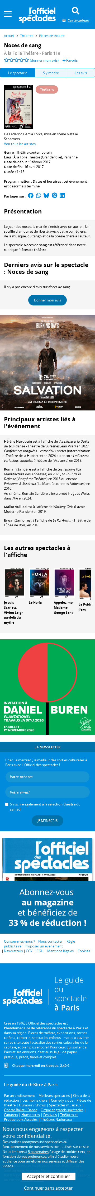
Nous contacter (50, 941)
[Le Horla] (39, 582)
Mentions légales (60, 951)
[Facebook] (31, 196)
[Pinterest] (54, 196)
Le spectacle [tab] (17, 72)
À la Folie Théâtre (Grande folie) (37, 157)
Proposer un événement (44, 946)
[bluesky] (46, 196)
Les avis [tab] (81, 72)
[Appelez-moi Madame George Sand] (64, 582)
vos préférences (33, 1156)
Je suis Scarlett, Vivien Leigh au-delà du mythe (13, 612)
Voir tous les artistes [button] (20, 143)
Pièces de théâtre (32, 249)
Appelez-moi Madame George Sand (64, 607)
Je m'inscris (47, 820)
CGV (29, 951)
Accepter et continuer (48, 1176)
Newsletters (13, 951)
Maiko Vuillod (15, 506)
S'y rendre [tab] (51, 72)
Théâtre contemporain (34, 152)
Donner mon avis (47, 300)
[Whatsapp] (38, 196)
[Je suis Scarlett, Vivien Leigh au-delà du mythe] (14, 582)
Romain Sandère (17, 469)
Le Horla (35, 602)
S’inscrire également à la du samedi (45, 806)
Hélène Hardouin (18, 441)
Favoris (71, 60)
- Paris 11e (32, 53)
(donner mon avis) (44, 60)
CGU (39, 951)
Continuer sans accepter (48, 1188)
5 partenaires (38, 1151)
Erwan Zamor (15, 520)
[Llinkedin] (62, 196)
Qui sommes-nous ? (19, 941)
